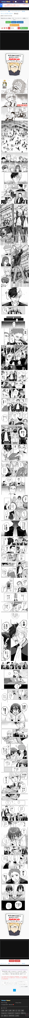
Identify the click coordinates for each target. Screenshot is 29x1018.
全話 (19, 1010)
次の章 (17, 960)
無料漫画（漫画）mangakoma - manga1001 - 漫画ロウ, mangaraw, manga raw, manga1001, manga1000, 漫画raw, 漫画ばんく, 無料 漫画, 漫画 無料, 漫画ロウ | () (14, 973)
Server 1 (8, 22)
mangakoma (17, 1013)
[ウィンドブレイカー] (4, 28)
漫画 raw (6, 1015)
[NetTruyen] (6, 1)
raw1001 (17, 1015)
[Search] (24, 2)
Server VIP (20, 22)
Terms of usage (4, 1002)
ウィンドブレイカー (7, 13)
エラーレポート (15, 25)
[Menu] (26, 2)
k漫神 (22, 1010)
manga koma (3, 1013)
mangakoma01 (11, 1013)
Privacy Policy (18, 1002)
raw (2, 1015)
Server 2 (14, 22)
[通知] (16, 2)
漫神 (6, 1010)
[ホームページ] (2, 28)
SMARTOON (11, 1015)
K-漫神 (2, 1010)
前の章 (12, 960)
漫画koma (23, 1013)
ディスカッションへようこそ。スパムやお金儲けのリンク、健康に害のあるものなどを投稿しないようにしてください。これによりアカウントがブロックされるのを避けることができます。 (14, 983)
